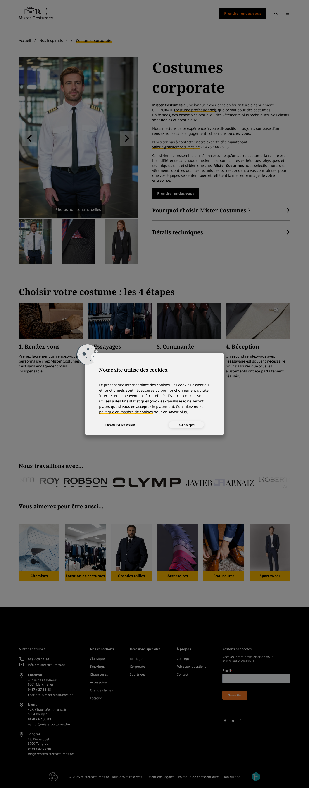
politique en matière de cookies (126, 411)
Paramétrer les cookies (120, 424)
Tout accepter (186, 425)
